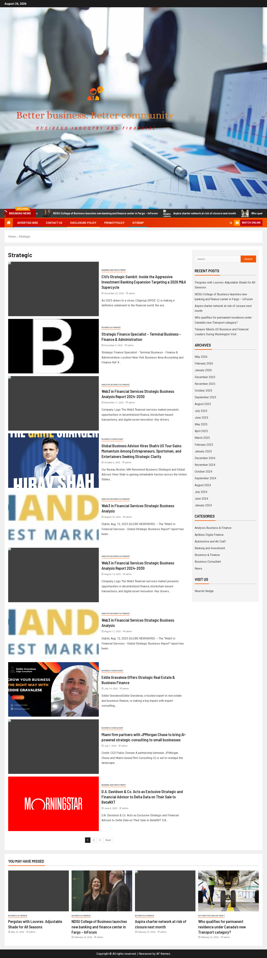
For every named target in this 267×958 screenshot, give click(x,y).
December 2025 (205, 377)
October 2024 (203, 471)
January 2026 (203, 370)
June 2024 (201, 498)
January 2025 (203, 451)
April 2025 (201, 431)
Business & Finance (111, 328)
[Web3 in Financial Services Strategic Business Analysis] (53, 518)
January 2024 (203, 505)
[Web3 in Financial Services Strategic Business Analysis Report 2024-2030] (53, 403)
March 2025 (202, 437)
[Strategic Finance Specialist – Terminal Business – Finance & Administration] (53, 346)
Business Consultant (112, 439)
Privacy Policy (114, 222)
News (198, 568)
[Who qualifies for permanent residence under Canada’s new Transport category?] (228, 890)
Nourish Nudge (204, 591)
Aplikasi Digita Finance (209, 534)
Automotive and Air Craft (210, 541)
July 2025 (201, 411)
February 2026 (204, 363)
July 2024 (201, 492)
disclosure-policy (83, 222)
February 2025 (204, 444)
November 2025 (205, 384)
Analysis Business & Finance (116, 385)
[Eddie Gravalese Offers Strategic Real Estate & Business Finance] (53, 689)
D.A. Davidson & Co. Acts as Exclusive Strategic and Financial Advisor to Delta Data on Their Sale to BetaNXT (142, 797)
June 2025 (201, 417)
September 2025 (205, 397)
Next (108, 840)
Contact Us (54, 222)
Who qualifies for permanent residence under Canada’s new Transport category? (222, 926)
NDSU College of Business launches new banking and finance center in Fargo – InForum (72, 213)
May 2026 (201, 357)
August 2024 (203, 485)
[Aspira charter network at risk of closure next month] (165, 890)
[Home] (9, 223)
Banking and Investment (114, 270)
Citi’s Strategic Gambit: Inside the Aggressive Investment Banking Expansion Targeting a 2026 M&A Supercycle (144, 282)
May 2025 (201, 424)
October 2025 (203, 390)
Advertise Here (27, 222)
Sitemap (138, 222)
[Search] (231, 222)
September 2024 (205, 478)
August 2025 (203, 404)
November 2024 (205, 465)
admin (132, 293)
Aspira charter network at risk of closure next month (171, 213)
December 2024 (205, 458)
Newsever (145, 953)
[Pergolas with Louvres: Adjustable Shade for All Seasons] (38, 890)
